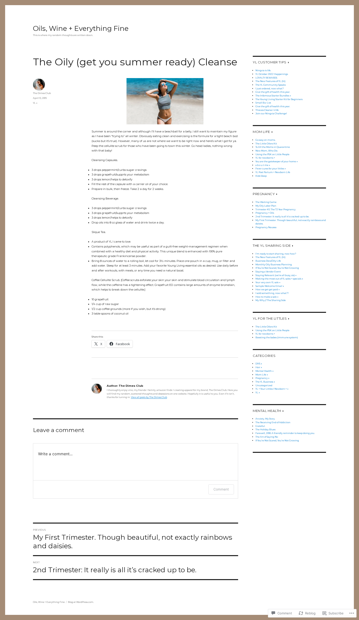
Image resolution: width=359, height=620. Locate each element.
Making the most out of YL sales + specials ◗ (279, 278)
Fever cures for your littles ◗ (270, 168)
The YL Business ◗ (265, 381)
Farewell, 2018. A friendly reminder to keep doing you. (285, 433)
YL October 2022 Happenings (271, 74)
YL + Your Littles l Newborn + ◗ (271, 388)
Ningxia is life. (263, 70)
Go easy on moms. (265, 140)
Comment (221, 489)
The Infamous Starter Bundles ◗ (273, 95)
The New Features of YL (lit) (270, 81)
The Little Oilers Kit (266, 143)
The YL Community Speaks (270, 84)
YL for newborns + (265, 157)
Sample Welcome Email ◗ (269, 286)
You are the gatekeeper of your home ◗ (276, 161)
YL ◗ (35, 103)
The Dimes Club (42, 93)
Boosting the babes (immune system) (276, 337)
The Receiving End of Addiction (272, 422)
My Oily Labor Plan (265, 205)
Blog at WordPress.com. (81, 602)
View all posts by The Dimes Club (149, 397)
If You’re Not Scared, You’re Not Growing (277, 268)
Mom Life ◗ (261, 374)
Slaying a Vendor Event (268, 271)
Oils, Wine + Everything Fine (80, 28)
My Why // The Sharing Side (270, 300)
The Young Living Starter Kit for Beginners (279, 99)
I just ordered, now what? (269, 88)
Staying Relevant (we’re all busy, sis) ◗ (275, 275)
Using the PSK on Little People (272, 154)
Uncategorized (263, 385)
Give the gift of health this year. (272, 92)
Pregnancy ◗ (262, 378)
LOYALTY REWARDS (266, 77)
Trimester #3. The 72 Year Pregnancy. (275, 209)
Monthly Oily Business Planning (273, 264)
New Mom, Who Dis (266, 150)
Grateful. (260, 426)
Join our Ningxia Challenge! (271, 113)
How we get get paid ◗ (267, 289)
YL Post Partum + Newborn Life (272, 172)
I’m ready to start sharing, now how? (275, 253)
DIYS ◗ (258, 363)
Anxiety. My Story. (265, 418)
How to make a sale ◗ (266, 296)
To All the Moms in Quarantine (272, 147)
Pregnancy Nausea (265, 227)
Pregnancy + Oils (264, 212)
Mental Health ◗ (264, 371)
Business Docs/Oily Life (268, 260)
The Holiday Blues (265, 429)
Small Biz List (263, 102)
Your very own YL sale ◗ (267, 282)
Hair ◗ (258, 367)
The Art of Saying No (266, 436)
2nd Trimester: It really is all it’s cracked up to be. (282, 216)
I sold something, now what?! (272, 293)
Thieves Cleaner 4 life (267, 110)
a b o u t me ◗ (262, 165)
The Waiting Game (265, 202)
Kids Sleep (261, 176)
